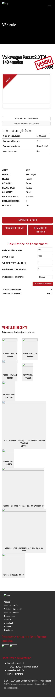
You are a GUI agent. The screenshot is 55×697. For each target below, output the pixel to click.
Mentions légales (34, 684)
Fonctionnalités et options (26, 123)
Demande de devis (14, 228)
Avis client (8, 623)
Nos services (9, 616)
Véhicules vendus (11, 612)
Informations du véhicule (26, 118)
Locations (8, 630)
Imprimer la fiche (27, 220)
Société (7, 619)
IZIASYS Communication (14, 684)
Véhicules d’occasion (13, 609)
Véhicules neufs (11, 605)
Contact (7, 627)
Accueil (7, 602)
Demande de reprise (40, 230)
